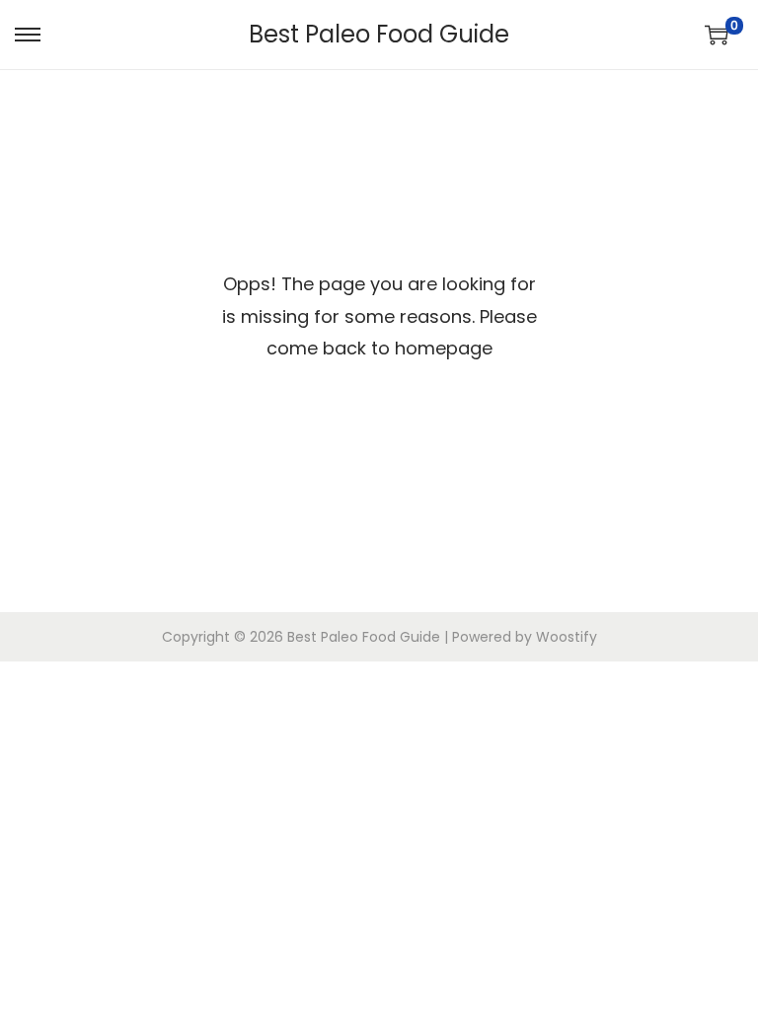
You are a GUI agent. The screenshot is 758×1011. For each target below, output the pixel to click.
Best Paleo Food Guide (379, 34)
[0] (716, 34)
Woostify (566, 637)
